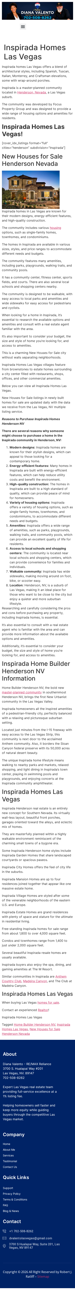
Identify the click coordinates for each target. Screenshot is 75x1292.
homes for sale (48, 1002)
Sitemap (43, 1276)
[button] (23, 27)
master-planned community (22, 692)
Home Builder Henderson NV (34, 1024)
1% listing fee (12, 1096)
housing (55, 228)
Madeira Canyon (35, 981)
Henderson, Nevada (31, 92)
